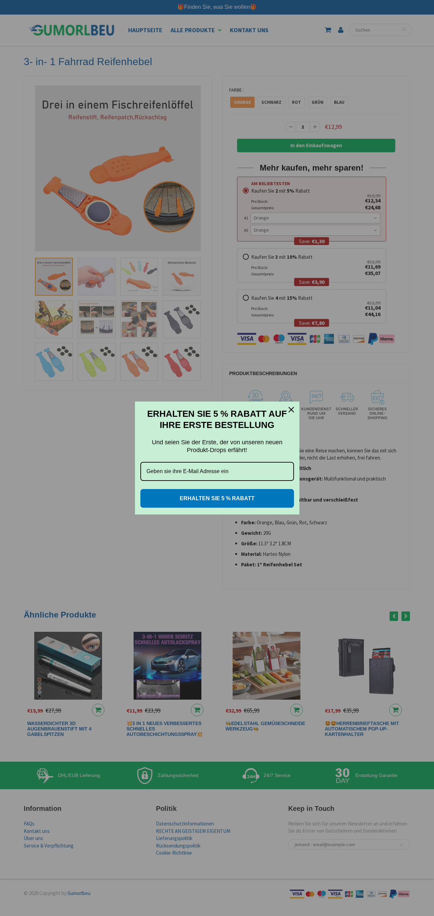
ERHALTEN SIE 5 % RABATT (217, 498)
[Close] (291, 410)
